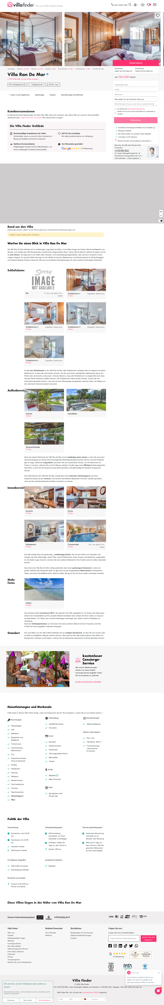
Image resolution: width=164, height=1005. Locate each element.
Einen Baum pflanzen (16, 951)
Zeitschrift (11, 954)
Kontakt (10, 935)
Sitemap (11, 941)
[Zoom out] (161, 215)
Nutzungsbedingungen (135, 109)
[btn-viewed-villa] (142, 5)
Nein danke (27, 1000)
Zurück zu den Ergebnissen (20, 95)
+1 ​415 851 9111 (122, 150)
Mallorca (48, 935)
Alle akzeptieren (45, 1000)
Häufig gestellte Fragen (16, 938)
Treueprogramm (14, 960)
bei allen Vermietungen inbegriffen (88, 682)
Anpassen (11, 1000)
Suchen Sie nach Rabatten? (148, 938)
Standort (53, 95)
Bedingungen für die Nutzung (82, 933)
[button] (57, 243)
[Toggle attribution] (161, 220)
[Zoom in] (161, 212)
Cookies (74, 938)
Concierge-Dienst (14, 943)
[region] (82, 193)
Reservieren (136, 120)
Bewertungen (39, 95)
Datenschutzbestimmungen (81, 935)
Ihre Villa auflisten (14, 946)
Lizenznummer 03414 (90, 992)
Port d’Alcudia (14, 79)
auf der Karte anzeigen (30, 79)
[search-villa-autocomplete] (130, 5)
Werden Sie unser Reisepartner (20, 962)
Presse (10, 957)
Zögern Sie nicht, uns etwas (31, 118)
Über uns (11, 933)
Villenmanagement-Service (18, 949)
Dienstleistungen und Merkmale (72, 95)
